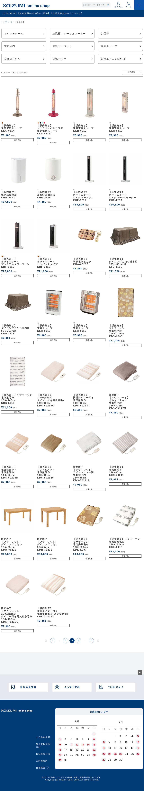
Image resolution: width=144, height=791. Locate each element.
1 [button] (52, 640)
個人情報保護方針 (43, 745)
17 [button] (91, 640)
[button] (46, 640)
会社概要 (40, 768)
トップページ (7, 22)
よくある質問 (43, 737)
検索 (108, 4)
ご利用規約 (42, 761)
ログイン (118, 7)
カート (128, 7)
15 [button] (78, 640)
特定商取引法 (43, 754)
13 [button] (65, 640)
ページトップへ (140, 672)
